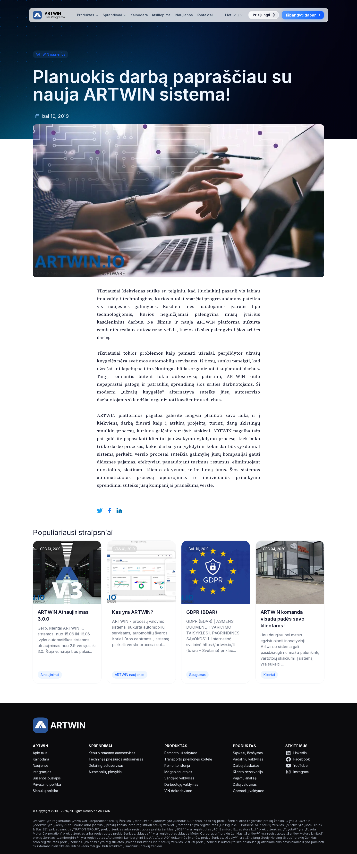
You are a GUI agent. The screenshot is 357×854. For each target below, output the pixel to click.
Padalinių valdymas (248, 759)
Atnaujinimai (50, 675)
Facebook (301, 759)
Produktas (85, 15)
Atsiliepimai (161, 15)
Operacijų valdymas (248, 791)
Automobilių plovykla (105, 772)
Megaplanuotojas (178, 772)
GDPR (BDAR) (201, 612)
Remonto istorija (177, 765)
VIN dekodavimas (178, 791)
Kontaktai (205, 15)
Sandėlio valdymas (179, 778)
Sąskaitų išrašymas (248, 753)
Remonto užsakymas (180, 753)
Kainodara (139, 15)
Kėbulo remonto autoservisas (112, 753)
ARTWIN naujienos (50, 54)
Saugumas (197, 675)
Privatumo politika (47, 784)
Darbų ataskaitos (246, 765)
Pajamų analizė (244, 778)
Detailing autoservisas (106, 765)
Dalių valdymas (245, 784)
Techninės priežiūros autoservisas (116, 759)
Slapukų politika (45, 791)
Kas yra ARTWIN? (132, 612)
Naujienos (184, 15)
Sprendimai (112, 15)
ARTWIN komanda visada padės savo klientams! (282, 619)
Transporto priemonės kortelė (188, 759)
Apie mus (40, 753)
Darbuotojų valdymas (181, 784)
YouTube (300, 765)
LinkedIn (300, 753)
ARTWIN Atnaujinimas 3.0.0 (63, 615)
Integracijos (42, 772)
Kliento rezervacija (248, 772)
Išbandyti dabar (301, 15)
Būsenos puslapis (47, 778)
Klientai (269, 675)
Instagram (301, 772)
